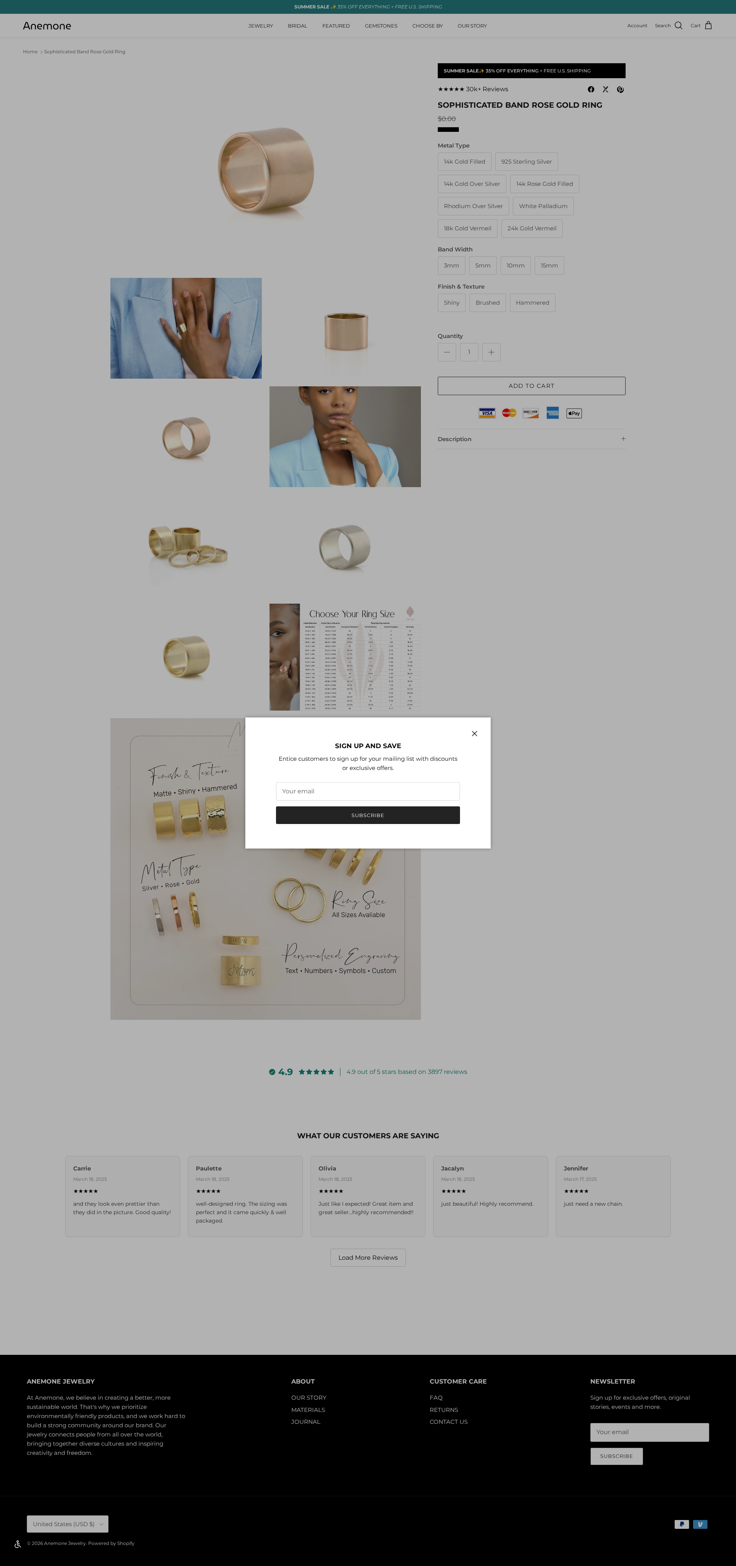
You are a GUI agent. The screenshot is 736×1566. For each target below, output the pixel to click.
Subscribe (368, 815)
